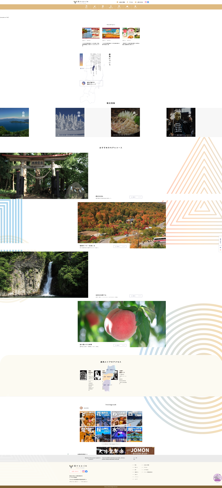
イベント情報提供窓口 (148, 472)
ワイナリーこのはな (91, 381)
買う (103, 7)
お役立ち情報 (122, 2)
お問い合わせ (140, 2)
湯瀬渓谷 (121, 379)
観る (87, 7)
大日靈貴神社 (121, 374)
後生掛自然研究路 (122, 380)
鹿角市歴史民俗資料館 (91, 385)
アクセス (131, 2)
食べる (94, 7)
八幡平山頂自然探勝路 (123, 383)
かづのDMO (146, 469)
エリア (135, 7)
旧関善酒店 (91, 383)
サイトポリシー (84, 481)
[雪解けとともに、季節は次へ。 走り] (134, 418)
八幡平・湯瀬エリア (122, 371)
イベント (127, 7)
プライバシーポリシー (74, 481)
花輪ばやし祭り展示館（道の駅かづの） (91, 377)
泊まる (119, 7)
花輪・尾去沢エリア (91, 372)
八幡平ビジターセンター (123, 377)
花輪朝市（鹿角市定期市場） (91, 389)
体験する (111, 7)
